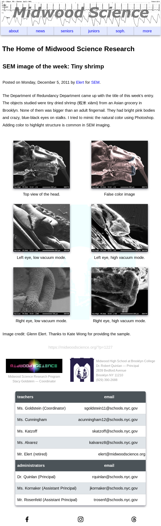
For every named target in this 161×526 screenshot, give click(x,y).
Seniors (67, 31)
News (40, 31)
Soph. (120, 31)
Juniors (94, 31)
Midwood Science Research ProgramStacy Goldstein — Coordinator (34, 379)
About (14, 31)
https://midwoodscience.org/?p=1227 (80, 347)
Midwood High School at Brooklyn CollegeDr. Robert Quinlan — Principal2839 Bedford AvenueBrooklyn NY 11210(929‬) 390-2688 (125, 370)
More (147, 31)
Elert (80, 82)
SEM (95, 82)
